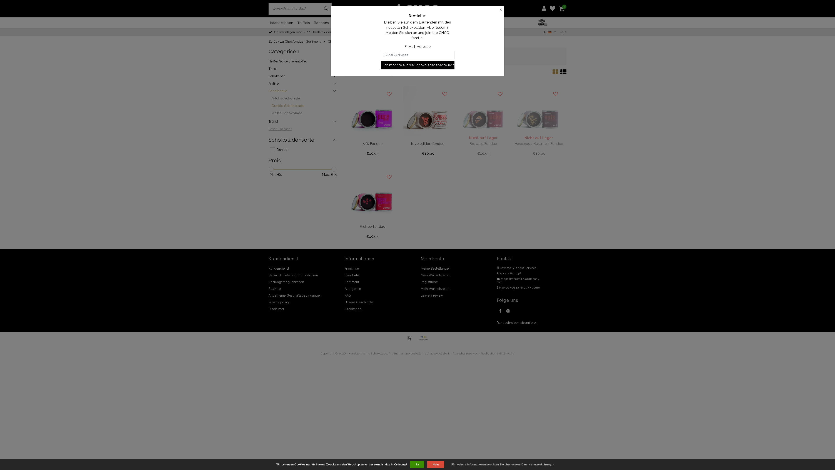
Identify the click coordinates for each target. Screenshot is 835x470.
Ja (417, 464)
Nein (436, 464)
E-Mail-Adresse (417, 47)
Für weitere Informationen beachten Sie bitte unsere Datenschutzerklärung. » (502, 464)
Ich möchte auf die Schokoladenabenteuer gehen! (419, 65)
